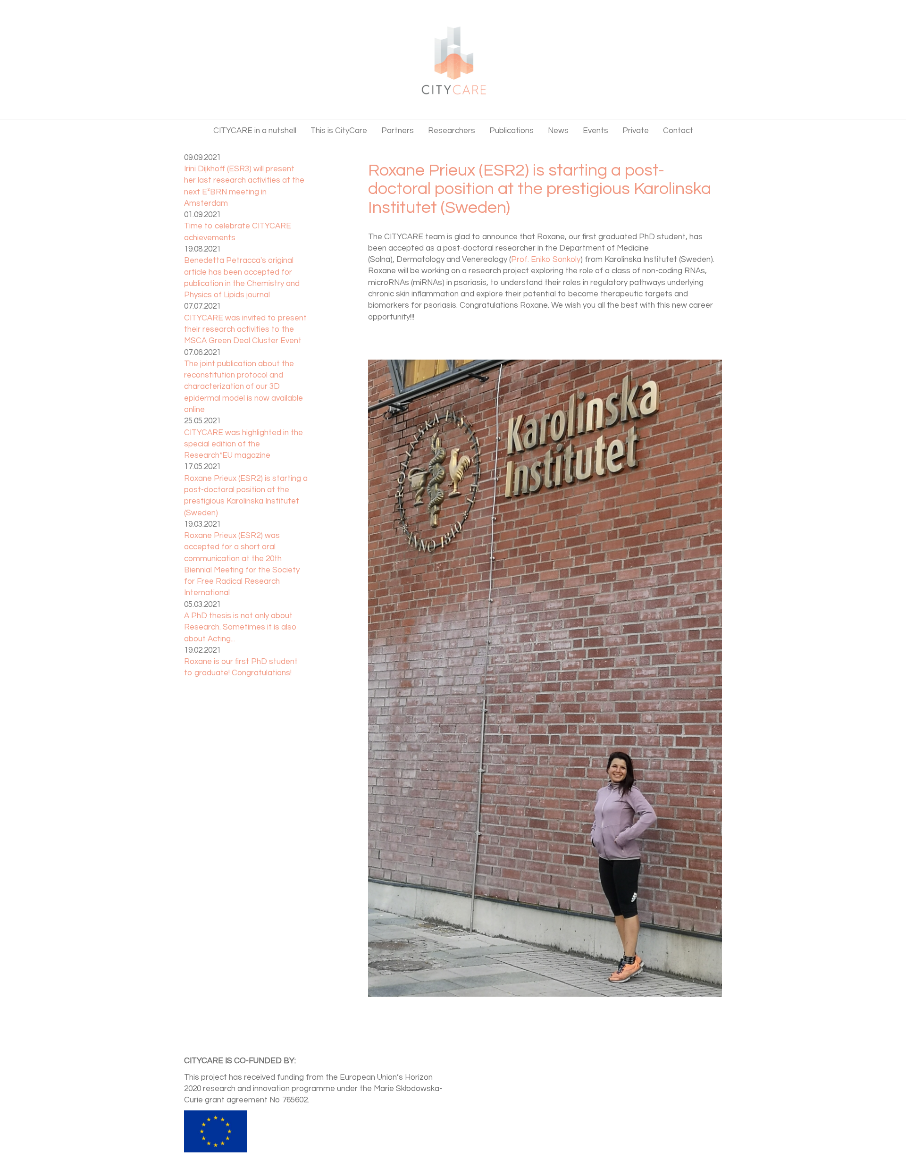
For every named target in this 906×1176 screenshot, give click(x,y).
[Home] (453, 58)
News (558, 130)
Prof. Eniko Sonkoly (545, 259)
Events (595, 130)
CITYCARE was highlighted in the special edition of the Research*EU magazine (243, 444)
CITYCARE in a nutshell (254, 130)
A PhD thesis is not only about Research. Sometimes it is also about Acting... (240, 627)
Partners (397, 130)
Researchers (451, 130)
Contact (678, 130)
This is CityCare (338, 130)
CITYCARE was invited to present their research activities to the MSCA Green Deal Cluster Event (245, 329)
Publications (511, 130)
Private (635, 130)
